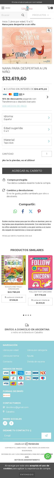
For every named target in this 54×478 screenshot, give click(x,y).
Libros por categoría (37, 350)
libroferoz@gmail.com (17, 407)
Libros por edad (17, 21)
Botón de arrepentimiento (27, 460)
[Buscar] (23, 15)
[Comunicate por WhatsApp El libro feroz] (47, 456)
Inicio (4, 21)
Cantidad (8, 154)
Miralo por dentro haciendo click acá (17, 236)
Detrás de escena (36, 361)
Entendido (27, 474)
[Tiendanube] (27, 445)
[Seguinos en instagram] (5, 423)
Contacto (7, 361)
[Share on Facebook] (22, 211)
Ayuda (30, 356)
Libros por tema (11, 356)
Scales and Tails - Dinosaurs (13, 288)
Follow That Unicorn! (40, 292)
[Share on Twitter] (30, 211)
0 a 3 (29, 21)
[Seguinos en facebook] (11, 423)
